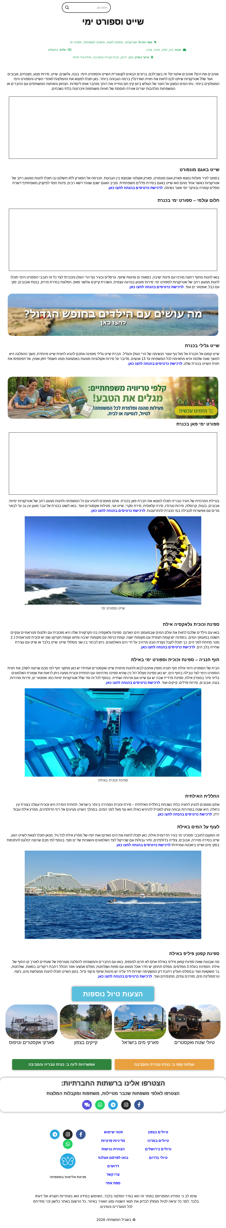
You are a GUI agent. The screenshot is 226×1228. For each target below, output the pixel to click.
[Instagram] (126, 1105)
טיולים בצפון (158, 1132)
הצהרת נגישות (113, 1149)
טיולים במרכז (158, 1141)
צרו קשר (113, 1174)
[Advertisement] (113, 128)
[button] (113, 994)
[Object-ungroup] (87, 1105)
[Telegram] (113, 1105)
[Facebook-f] (139, 1105)
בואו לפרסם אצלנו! (113, 1158)
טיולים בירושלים (158, 1149)
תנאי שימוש (113, 1132)
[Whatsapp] (100, 1105)
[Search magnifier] (67, 7)
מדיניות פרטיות (113, 1141)
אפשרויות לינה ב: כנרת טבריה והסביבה (61, 1064)
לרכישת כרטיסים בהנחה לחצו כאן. (135, 188)
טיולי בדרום (158, 1158)
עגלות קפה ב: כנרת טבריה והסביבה (164, 1064)
